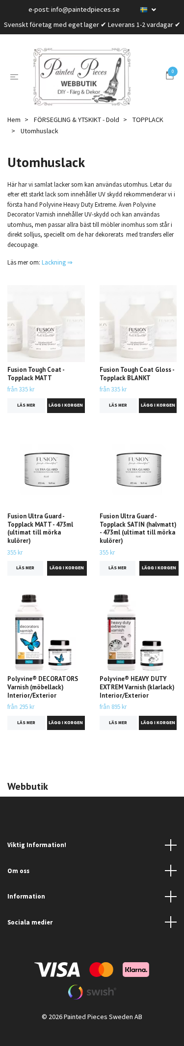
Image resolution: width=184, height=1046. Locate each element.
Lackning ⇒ (57, 277)
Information (26, 911)
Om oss (18, 885)
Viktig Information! (36, 859)
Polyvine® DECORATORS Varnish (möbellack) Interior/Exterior (42, 701)
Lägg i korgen (66, 420)
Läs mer (26, 420)
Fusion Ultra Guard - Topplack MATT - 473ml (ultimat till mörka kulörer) (40, 543)
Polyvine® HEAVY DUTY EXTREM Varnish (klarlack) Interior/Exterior (137, 701)
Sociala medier (30, 937)
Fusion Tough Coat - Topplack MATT (35, 388)
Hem (14, 134)
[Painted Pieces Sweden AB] (94, 84)
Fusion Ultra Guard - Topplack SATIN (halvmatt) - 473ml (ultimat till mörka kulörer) (138, 543)
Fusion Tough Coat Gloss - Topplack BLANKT (137, 388)
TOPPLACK (147, 134)
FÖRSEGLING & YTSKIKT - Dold (76, 134)
